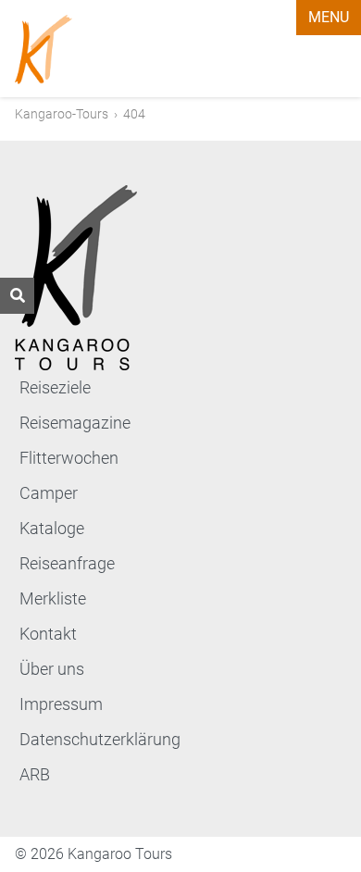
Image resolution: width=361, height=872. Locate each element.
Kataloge (51, 528)
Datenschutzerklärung (99, 739)
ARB (34, 774)
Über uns (51, 669)
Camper (48, 493)
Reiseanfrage (67, 563)
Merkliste (52, 598)
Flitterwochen (68, 457)
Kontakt (48, 633)
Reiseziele (55, 387)
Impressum (61, 704)
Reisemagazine (75, 422)
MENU (328, 17)
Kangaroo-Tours (61, 113)
